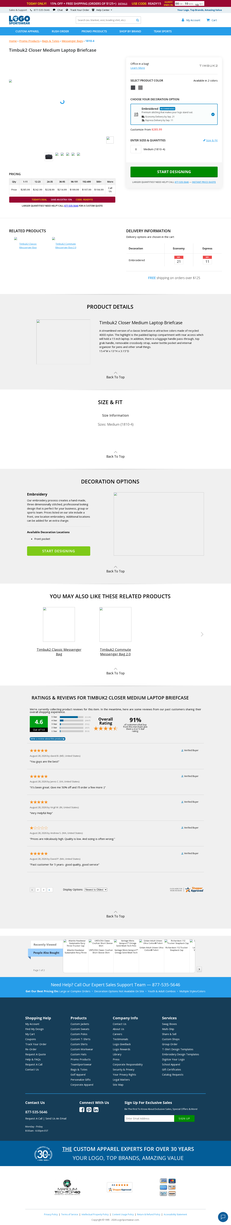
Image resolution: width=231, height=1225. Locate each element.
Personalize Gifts (81, 1079)
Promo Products (94, 31)
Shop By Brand (130, 31)
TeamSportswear (81, 1064)
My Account (32, 1024)
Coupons (30, 1039)
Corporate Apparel (82, 1084)
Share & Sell (169, 1034)
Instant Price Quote (204, 182)
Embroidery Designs (180, 1054)
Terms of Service (69, 1214)
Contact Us (32, 1069)
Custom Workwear (82, 1049)
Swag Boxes (169, 1024)
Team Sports (163, 31)
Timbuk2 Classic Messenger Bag (28, 245)
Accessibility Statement (175, 1214)
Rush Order (60, 31)
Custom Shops (171, 1039)
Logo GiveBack (122, 1044)
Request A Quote (35, 1054)
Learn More (137, 68)
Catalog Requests (172, 1074)
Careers (117, 1034)
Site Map (118, 1084)
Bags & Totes (50, 41)
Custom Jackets (80, 1024)
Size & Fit (212, 140)
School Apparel (171, 1064)
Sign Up (184, 1118)
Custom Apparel (27, 31)
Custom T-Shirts (80, 1039)
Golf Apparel (78, 1074)
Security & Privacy (123, 1069)
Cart (211, 20)
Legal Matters (121, 1079)
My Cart (30, 1034)
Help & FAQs (33, 1059)
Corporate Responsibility (128, 1064)
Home (13, 41)
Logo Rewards (121, 1049)
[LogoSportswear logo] (19, 23)
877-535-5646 (42, 10)
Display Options (73, 889)
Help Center (103, 10)
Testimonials (120, 1039)
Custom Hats (78, 1054)
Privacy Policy (51, 1214)
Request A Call (33, 1064)
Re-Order (31, 1049)
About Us (118, 1029)
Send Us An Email (55, 1118)
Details (122, 3)
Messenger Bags (72, 41)
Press (116, 1059)
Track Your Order (79, 10)
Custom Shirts (79, 1044)
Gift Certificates (171, 1069)
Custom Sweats (80, 1029)
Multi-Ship (168, 1029)
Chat (60, 10)
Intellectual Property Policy (95, 1214)
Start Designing (174, 171)
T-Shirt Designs (177, 1049)
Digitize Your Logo (173, 1059)
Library (117, 1054)
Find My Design (34, 1029)
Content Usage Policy (123, 1214)
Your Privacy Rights (124, 1074)
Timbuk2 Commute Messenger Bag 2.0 (65, 245)
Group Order (170, 1044)
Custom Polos (79, 1034)
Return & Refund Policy (148, 1214)
